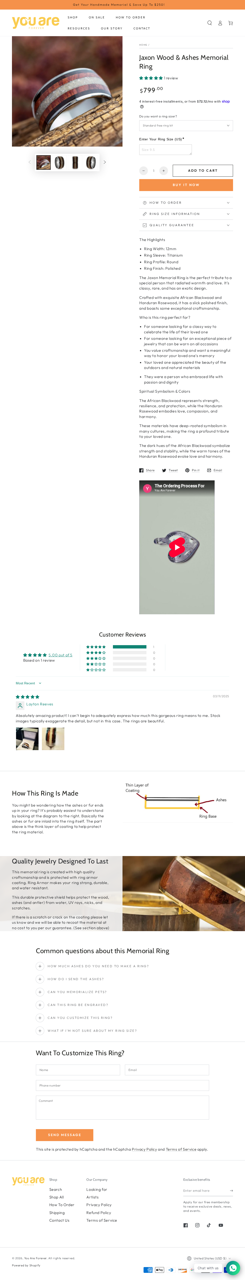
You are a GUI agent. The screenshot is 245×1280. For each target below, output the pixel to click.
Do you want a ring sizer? (158, 116)
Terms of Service (181, 1149)
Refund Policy (98, 1212)
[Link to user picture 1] (27, 738)
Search (55, 1189)
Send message (64, 1135)
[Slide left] (29, 162)
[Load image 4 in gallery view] (91, 162)
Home (143, 44)
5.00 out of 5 (60, 655)
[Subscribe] (231, 1191)
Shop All (56, 1197)
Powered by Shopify (26, 1265)
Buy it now (186, 185)
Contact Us (59, 1220)
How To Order (62, 1204)
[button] (209, 23)
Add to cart (203, 170)
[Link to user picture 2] (53, 738)
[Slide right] (105, 162)
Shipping (57, 1212)
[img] (27, 696)
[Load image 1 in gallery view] (43, 162)
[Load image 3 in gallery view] (75, 162)
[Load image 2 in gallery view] (59, 162)
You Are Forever (35, 1258)
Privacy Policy (144, 1149)
